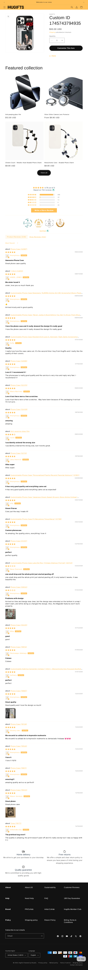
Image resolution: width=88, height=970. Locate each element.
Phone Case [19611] (19, 768)
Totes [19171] (16, 823)
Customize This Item (65, 48)
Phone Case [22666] (19, 361)
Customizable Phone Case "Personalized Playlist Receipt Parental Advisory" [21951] (45, 475)
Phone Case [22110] (19, 453)
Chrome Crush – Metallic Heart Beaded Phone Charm (23, 162)
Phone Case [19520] (19, 746)
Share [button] (54, 56)
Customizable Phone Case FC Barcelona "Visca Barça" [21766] (36, 519)
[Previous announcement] (4, 2)
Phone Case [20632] (19, 587)
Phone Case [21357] (19, 541)
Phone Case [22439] (19, 409)
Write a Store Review (44, 210)
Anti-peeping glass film (13, 114)
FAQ (46, 898)
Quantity (52, 36)
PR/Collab (29, 909)
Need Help (29, 898)
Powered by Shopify (30, 963)
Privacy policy (42, 963)
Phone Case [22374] (19, 385)
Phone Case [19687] (19, 691)
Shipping (52, 32)
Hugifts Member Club (72, 909)
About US (29, 887)
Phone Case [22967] (19, 249)
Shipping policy (31, 920)
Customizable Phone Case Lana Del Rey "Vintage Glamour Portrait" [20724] (42, 563)
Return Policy (50, 920)
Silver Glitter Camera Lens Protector (56, 114)
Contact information (76, 965)
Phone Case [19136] (19, 724)
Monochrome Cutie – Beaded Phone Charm (59, 162)
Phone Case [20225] (19, 625)
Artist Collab (49, 909)
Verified (42, 231)
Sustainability (50, 887)
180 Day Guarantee (72, 898)
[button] (4, 7)
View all (44, 173)
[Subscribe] (41, 935)
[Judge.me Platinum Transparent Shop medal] (28, 223)
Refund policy (53, 963)
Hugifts (21, 963)
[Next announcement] (83, 2)
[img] (44, 187)
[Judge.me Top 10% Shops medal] (60, 223)
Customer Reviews (72, 887)
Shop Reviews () (37, 237)
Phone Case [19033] (19, 790)
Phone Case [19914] (19, 647)
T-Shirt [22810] (17, 271)
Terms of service (65, 963)
